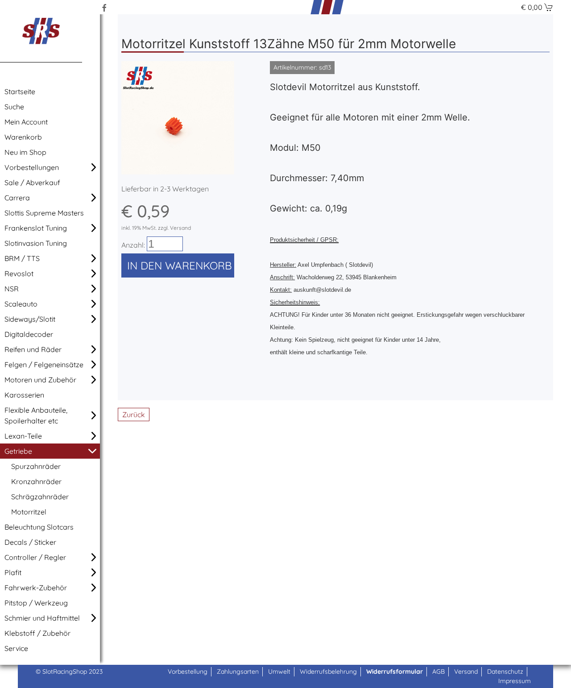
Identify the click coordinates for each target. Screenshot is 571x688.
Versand (466, 671)
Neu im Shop (25, 152)
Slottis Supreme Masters (44, 212)
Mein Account (26, 121)
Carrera (17, 197)
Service (16, 648)
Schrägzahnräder (40, 496)
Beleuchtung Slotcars (39, 526)
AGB (438, 671)
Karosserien (24, 394)
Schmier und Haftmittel (42, 617)
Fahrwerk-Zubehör (35, 587)
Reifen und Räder (33, 349)
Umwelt (279, 671)
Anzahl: (133, 244)
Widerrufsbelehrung (328, 671)
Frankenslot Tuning (35, 228)
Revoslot (18, 273)
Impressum (514, 681)
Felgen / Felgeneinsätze (43, 364)
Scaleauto (20, 303)
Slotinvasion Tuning (35, 243)
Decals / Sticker (30, 542)
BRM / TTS (22, 258)
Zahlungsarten (238, 671)
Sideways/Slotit (29, 319)
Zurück (133, 414)
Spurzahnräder (36, 466)
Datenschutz (505, 671)
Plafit (12, 572)
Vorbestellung (187, 671)
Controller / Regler (35, 557)
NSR (11, 288)
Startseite (19, 91)
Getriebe (18, 451)
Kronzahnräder (36, 481)
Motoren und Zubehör (40, 379)
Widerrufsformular (394, 671)
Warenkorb (23, 137)
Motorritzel (28, 511)
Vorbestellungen (31, 167)
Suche (14, 106)
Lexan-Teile (23, 435)
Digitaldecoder (28, 334)
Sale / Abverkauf (32, 182)
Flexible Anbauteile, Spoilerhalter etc (35, 415)
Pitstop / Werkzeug (36, 602)
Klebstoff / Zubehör (37, 633)
